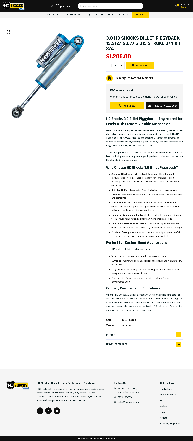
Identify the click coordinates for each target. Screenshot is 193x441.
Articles (123, 14)
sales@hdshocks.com (128, 402)
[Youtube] (57, 410)
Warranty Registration (171, 423)
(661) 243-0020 (63, 6)
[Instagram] (48, 410)
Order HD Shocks (73, 14)
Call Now (129, 105)
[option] (48, 74)
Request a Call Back (165, 105)
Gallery (99, 14)
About (111, 14)
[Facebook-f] (40, 410)
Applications (53, 14)
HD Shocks (126, 325)
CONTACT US (140, 14)
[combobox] (110, 6)
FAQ (88, 14)
